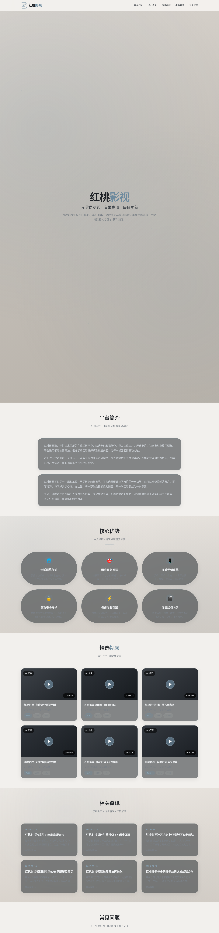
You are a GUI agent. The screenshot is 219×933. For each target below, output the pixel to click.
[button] (48, 684)
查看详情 (29, 850)
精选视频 (166, 5)
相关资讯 (179, 5)
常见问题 (193, 5)
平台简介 (138, 5)
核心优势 (152, 5)
